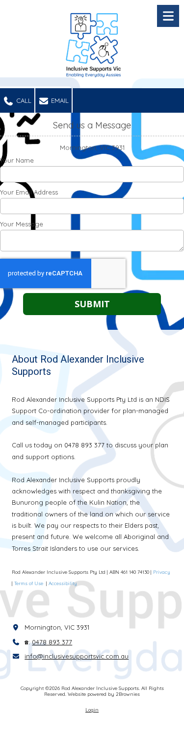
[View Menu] (168, 16)
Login (92, 710)
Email (59, 100)
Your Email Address (29, 192)
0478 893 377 (52, 642)
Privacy (161, 572)
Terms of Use (29, 583)
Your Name (17, 160)
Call (22, 100)
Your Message (21, 224)
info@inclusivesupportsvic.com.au (77, 656)
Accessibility (63, 583)
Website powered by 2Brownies (104, 694)
